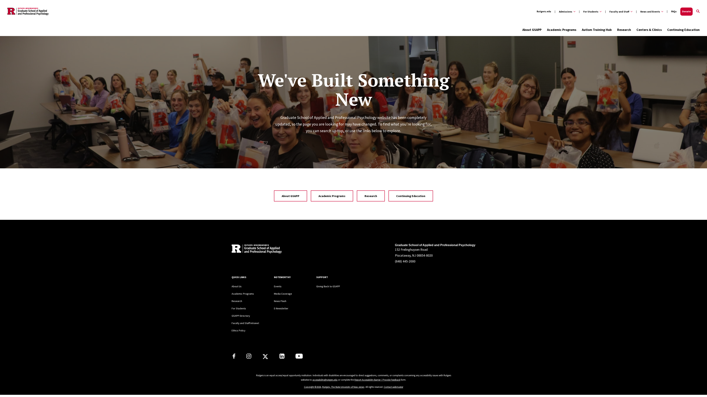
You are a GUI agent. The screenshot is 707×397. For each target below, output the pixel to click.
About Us (237, 286)
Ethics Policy (238, 330)
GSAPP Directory (241, 315)
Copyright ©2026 (312, 387)
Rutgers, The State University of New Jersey (343, 387)
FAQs (674, 11)
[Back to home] (256, 249)
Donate (686, 11)
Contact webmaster (393, 387)
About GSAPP (531, 30)
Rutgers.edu (544, 11)
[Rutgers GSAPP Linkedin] (281, 357)
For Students (239, 308)
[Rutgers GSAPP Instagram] (248, 357)
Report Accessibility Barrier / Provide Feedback (377, 379)
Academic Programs (561, 30)
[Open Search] (698, 11)
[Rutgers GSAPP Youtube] (299, 357)
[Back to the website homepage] (28, 11)
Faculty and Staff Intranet (245, 323)
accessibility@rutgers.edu (324, 379)
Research (624, 30)
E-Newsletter (281, 308)
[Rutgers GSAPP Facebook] (234, 357)
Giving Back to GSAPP (328, 286)
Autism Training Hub (597, 30)
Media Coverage (283, 293)
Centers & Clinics (649, 30)
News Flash (280, 301)
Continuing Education (683, 30)
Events (278, 286)
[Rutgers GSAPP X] (265, 358)
